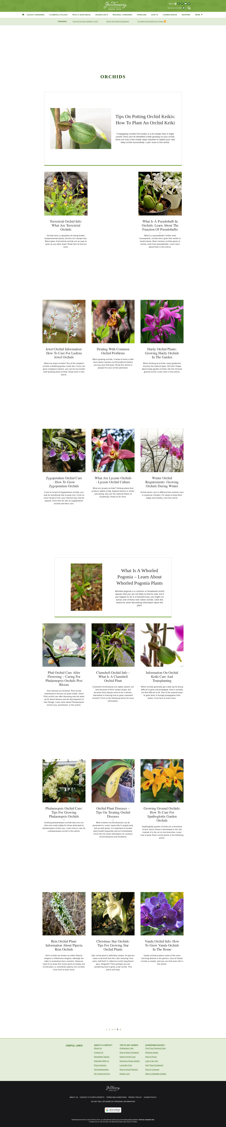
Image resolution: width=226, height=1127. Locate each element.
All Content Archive (102, 1074)
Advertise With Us (101, 1061)
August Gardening (35, 15)
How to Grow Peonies (129, 1070)
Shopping (186, 15)
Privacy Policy (135, 1097)
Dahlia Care (125, 1074)
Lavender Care (126, 1065)
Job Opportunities (101, 1070)
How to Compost (152, 1070)
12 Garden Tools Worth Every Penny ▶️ (151, 21)
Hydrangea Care (126, 1048)
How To (154, 15)
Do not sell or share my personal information (113, 1101)
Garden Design (170, 15)
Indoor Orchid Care (127, 1057)
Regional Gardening (122, 15)
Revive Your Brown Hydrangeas (118, 21)
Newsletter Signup (101, 1057)
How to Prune (151, 1057)
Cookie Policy (150, 1097)
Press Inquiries (100, 1065)
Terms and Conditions (116, 1097)
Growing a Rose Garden (130, 1061)
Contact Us (98, 1053)
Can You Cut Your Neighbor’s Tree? (85, 21)
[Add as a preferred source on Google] (113, 1110)
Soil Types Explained (154, 1065)
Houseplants (101, 15)
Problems (142, 15)
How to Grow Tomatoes (129, 1053)
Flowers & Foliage (58, 15)
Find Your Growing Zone (155, 1048)
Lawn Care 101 (151, 1061)
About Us (98, 1048)
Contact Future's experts (92, 1097)
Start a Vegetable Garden (155, 1074)
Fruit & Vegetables (81, 15)
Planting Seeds (151, 1053)
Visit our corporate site (146, 1120)
